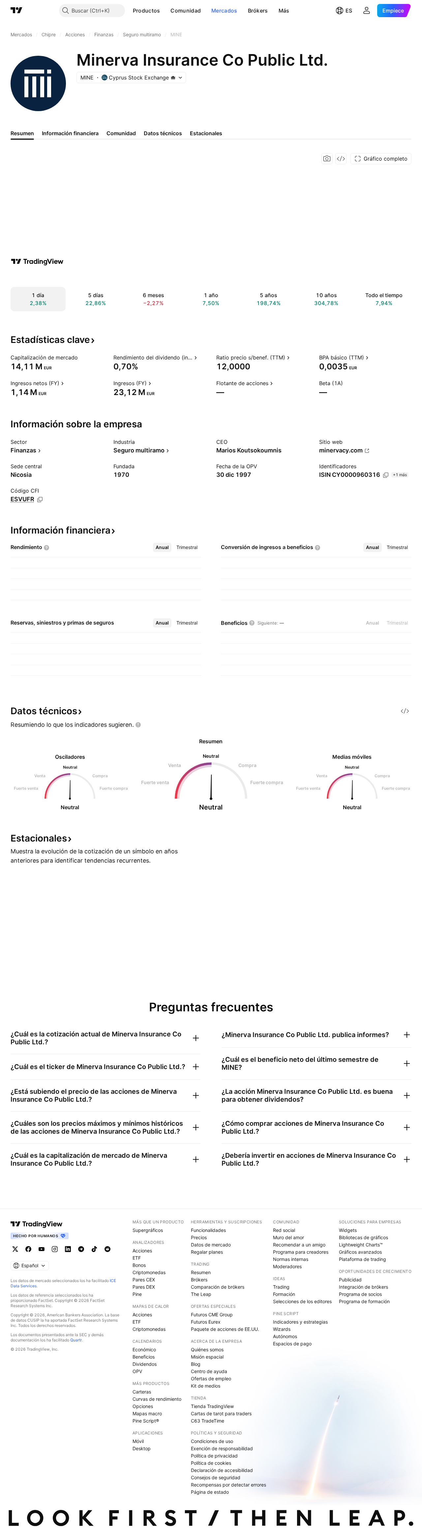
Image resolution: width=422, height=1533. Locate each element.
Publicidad (350, 1279)
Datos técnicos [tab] (163, 133)
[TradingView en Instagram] (54, 1249)
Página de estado (210, 1492)
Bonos (139, 1265)
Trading (281, 1287)
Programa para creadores (300, 1252)
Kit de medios (205, 1386)
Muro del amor (288, 1237)
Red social (284, 1230)
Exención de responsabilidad (222, 1448)
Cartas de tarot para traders (221, 1413)
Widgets (348, 1230)
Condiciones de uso (212, 1441)
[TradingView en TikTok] (94, 1249)
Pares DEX (144, 1287)
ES (349, 10)
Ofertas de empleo (211, 1378)
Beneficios (144, 1357)
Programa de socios (360, 1294)
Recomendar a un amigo (299, 1244)
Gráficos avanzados (360, 1252)
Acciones (142, 1250)
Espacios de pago (292, 1343)
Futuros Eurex (206, 1322)
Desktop (142, 1448)
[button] (165, 10)
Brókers (258, 10)
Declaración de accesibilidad (222, 1470)
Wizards (281, 1329)
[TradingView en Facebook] (28, 1249)
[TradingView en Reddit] (107, 1249)
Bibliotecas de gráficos (363, 1237)
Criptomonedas (149, 1272)
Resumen (201, 1272)
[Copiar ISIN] (386, 475)
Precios (199, 1237)
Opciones (143, 1406)
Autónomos (285, 1336)
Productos (146, 10)
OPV (137, 1371)
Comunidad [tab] (121, 133)
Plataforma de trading (362, 1259)
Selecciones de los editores (302, 1301)
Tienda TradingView (212, 1406)
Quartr (76, 1339)
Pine (137, 1294)
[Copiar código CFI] (40, 500)
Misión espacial (207, 1357)
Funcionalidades (208, 1230)
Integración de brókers (363, 1287)
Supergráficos (148, 1230)
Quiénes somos (207, 1349)
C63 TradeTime (207, 1421)
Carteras (142, 1392)
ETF (137, 1258)
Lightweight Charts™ (361, 1244)
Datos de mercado (211, 1244)
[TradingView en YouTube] (41, 1249)
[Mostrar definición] (82, 357)
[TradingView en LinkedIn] (68, 1249)
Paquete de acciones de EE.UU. (225, 1329)
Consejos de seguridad (215, 1477)
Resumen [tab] (22, 133)
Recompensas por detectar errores (228, 1484)
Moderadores (287, 1266)
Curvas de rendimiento (157, 1399)
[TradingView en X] (15, 1249)
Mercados (224, 10)
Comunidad (185, 10)
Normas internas (290, 1259)
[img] (173, 77)
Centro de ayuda (209, 1371)
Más (284, 10)
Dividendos (145, 1364)
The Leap (201, 1294)
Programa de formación (364, 1301)
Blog (195, 1364)
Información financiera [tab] (70, 133)
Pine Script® (146, 1421)
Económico (144, 1349)
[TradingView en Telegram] (81, 1249)
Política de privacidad (214, 1455)
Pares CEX (144, 1279)
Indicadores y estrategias (300, 1322)
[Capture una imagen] (327, 158)
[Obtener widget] (341, 158)
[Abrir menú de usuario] (366, 10)
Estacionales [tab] (206, 133)
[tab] (162, 547)
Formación (284, 1294)
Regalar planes (207, 1252)
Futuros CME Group (212, 1314)
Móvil (138, 1441)
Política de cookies (211, 1463)
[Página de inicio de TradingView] (16, 10)
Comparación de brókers (217, 1287)
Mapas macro (147, 1413)
